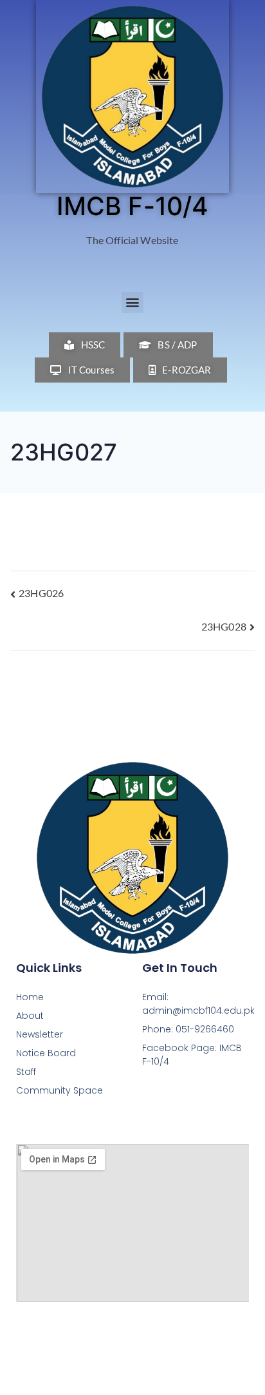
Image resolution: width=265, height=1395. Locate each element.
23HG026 (41, 593)
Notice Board (46, 1053)
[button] (132, 302)
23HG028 (223, 626)
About (30, 1015)
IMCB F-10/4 (133, 206)
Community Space (59, 1090)
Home (30, 997)
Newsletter (39, 1034)
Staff (26, 1071)
